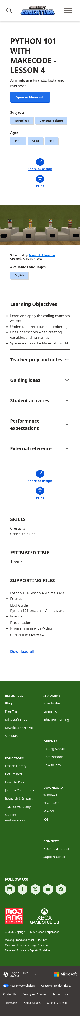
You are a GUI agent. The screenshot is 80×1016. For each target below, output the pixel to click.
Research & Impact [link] (18, 798)
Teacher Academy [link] (18, 806)
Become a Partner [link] (56, 848)
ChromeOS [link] (51, 803)
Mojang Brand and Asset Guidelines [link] (26, 940)
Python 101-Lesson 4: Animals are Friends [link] (37, 596)
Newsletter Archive (19, 727)
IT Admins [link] (51, 695)
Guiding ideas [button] (25, 380)
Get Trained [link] (13, 774)
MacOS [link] (48, 811)
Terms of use (60, 994)
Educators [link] (14, 758)
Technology (22, 120)
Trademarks (10, 1003)
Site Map (11, 736)
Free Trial (11, 711)
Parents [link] (50, 741)
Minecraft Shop (16, 719)
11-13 (18, 141)
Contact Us (9, 994)
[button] (10, 10)
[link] (10, 889)
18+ (51, 141)
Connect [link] (51, 841)
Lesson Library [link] (15, 766)
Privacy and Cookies (34, 994)
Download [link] (53, 787)
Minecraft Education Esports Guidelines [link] (28, 950)
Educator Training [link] (56, 719)
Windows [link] (50, 795)
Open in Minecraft (30, 97)
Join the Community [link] (19, 790)
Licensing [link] (50, 711)
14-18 (35, 141)
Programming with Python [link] (31, 628)
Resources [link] (14, 695)
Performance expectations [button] (24, 424)
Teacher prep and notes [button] (36, 360)
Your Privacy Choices (22, 985)
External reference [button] (31, 448)
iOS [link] (45, 819)
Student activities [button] (29, 400)
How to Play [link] (52, 765)
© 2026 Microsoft (57, 1003)
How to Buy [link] (52, 703)
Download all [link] (22, 651)
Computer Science (51, 120)
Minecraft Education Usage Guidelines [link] (27, 945)
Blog (8, 703)
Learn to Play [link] (14, 782)
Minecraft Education (42, 255)
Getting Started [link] (54, 748)
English (19, 275)
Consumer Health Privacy (56, 985)
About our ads (32, 1003)
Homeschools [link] (53, 757)
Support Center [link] (54, 856)
